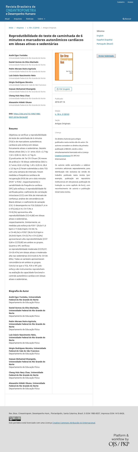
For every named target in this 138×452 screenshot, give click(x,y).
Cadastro (121, 2)
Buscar (128, 18)
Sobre (41, 18)
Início (11, 27)
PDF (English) (64, 89)
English (100, 35)
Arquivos (18, 18)
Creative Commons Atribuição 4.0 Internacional (73, 422)
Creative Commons (62, 155)
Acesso (130, 2)
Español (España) (104, 39)
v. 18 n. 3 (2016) (33, 27)
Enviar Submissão (106, 56)
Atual (7, 18)
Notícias (29, 18)
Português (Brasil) (105, 43)
